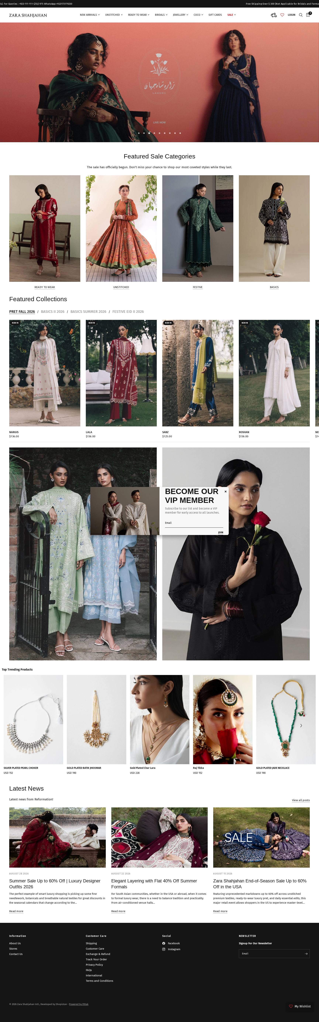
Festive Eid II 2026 (128, 311)
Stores (13, 948)
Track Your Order (96, 959)
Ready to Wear (45, 287)
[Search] (300, 15)
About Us (15, 943)
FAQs (89, 970)
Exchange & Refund (98, 954)
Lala (89, 432)
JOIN (220, 532)
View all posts (301, 800)
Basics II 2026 (52, 311)
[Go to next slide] (301, 726)
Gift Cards (215, 14)
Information (17, 936)
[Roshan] (274, 373)
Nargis (13, 432)
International (94, 975)
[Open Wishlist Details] (282, 15)
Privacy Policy (94, 964)
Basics (274, 287)
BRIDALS (160, 14)
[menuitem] (89, 15)
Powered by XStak (78, 1004)
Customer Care (96, 936)
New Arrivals (88, 14)
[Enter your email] (306, 953)
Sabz (165, 432)
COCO (197, 14)
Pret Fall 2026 (22, 311)
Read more (16, 911)
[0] (307, 15)
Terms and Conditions (99, 980)
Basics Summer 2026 (88, 311)
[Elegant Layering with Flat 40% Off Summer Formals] (159, 837)
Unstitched (112, 14)
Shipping (91, 943)
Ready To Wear (137, 14)
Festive (198, 287)
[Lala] (121, 373)
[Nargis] (44, 373)
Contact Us (16, 954)
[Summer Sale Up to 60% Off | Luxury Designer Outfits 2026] (57, 837)
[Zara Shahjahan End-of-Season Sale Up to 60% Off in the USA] (261, 837)
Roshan (244, 432)
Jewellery (179, 14)
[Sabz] (197, 373)
